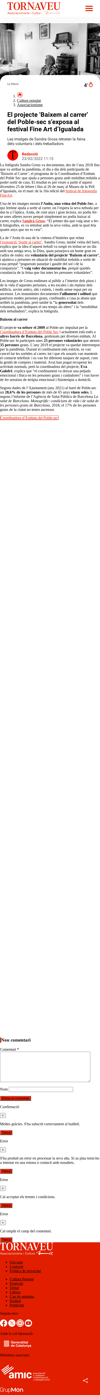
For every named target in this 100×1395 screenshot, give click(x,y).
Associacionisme (30, 105)
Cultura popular (29, 100)
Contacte (16, 1266)
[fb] (4, 1325)
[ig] (21, 1325)
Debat (14, 1288)
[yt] (28, 1325)
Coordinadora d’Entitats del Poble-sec (29, 418)
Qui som (16, 1262)
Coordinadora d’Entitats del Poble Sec (29, 332)
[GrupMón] (11, 1393)
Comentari (9, 1049)
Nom (4, 1089)
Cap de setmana (22, 1296)
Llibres (15, 1292)
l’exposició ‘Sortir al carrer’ (21, 242)
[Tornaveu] (30, 16)
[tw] (12, 1325)
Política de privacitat (25, 1271)
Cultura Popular (22, 1279)
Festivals (16, 1283)
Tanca (6, 1132)
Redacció (30, 154)
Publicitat (17, 1305)
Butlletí (15, 1301)
